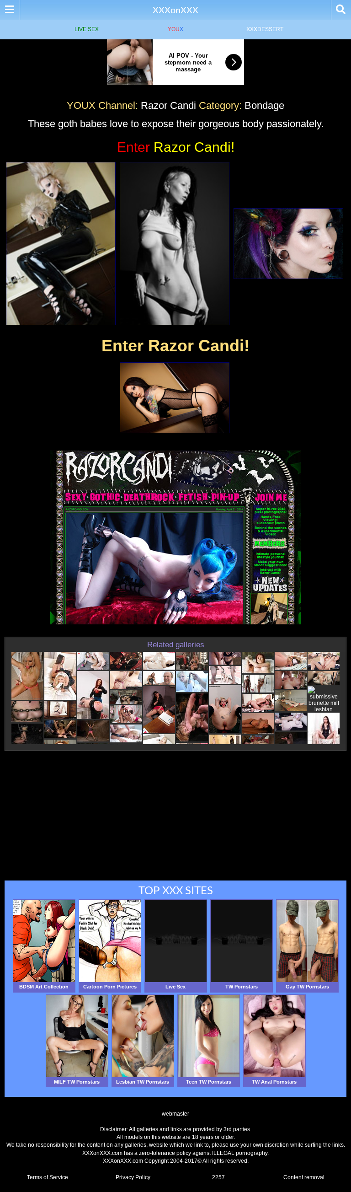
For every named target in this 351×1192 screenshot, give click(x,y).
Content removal (303, 1177)
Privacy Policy (133, 1177)
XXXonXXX (175, 9)
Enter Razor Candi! (175, 345)
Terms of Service (47, 1177)
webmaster (175, 1114)
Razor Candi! (175, 147)
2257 (218, 1177)
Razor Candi (168, 105)
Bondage (264, 105)
